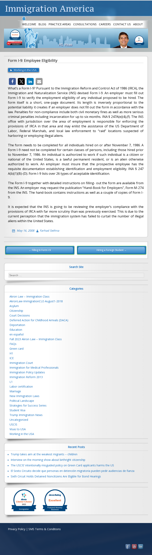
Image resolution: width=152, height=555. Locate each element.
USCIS (13, 424)
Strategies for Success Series (28, 405)
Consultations (85, 24)
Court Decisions (20, 315)
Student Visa (17, 410)
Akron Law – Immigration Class (29, 296)
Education (16, 329)
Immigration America (49, 8)
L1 (11, 382)
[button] (12, 81)
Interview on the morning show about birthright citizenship (48, 460)
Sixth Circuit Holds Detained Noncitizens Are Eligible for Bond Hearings (56, 476)
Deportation (17, 325)
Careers (105, 24)
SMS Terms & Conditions (44, 529)
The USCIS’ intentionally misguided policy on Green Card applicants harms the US (62, 465)
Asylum (14, 306)
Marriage (15, 391)
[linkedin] (141, 547)
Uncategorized (19, 420)
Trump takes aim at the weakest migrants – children (44, 454)
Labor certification (21, 386)
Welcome (29, 24)
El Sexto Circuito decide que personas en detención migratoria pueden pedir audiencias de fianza (72, 471)
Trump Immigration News (26, 415)
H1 (11, 353)
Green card (17, 348)
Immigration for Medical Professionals (34, 367)
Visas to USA (18, 429)
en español (17, 334)
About (138, 24)
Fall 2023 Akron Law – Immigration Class (36, 339)
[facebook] (128, 547)
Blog (42, 24)
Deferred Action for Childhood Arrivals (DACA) (39, 320)
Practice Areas (59, 24)
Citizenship (16, 311)
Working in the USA (25, 70)
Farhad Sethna (49, 230)
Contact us (122, 24)
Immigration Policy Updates (27, 372)
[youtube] (134, 547)
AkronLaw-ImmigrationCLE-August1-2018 (36, 301)
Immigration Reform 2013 (26, 377)
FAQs (13, 344)
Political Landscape (22, 401)
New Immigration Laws (24, 396)
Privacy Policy (16, 529)
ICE (12, 358)
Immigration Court (21, 363)
